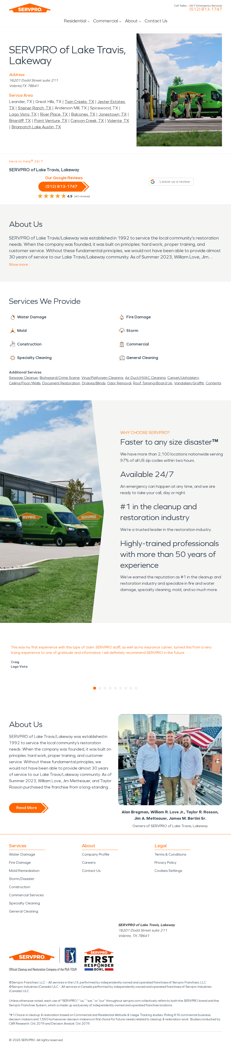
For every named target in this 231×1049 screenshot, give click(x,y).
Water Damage (22, 854)
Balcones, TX (83, 114)
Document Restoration (61, 383)
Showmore (18, 264)
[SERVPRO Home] (30, 7)
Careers (88, 862)
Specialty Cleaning (24, 903)
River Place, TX (54, 114)
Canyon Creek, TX (87, 120)
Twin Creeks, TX (79, 101)
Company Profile (95, 854)
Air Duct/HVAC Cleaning (145, 377)
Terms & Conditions (170, 854)
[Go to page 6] (120, 688)
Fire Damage (20, 862)
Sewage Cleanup (23, 377)
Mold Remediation (24, 870)
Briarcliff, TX (20, 120)
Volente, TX (118, 120)
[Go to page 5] (115, 688)
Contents (213, 383)
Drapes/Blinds (93, 383)
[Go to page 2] (100, 688)
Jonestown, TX (113, 114)
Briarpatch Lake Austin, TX (36, 126)
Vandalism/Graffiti (189, 383)
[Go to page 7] (126, 688)
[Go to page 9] (136, 688)
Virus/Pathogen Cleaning (102, 377)
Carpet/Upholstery (183, 377)
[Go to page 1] (94, 688)
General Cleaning (23, 911)
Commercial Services (26, 895)
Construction (19, 887)
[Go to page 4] (110, 688)
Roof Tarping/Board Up (152, 383)
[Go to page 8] (131, 688)
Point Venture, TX (50, 120)
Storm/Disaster (22, 879)
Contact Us (156, 20)
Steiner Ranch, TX (34, 108)
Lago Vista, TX (23, 114)
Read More (26, 807)
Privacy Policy (165, 862)
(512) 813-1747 (205, 9)
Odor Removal (119, 383)
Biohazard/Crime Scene (60, 377)
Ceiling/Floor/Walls (24, 383)
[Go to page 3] (105, 688)
